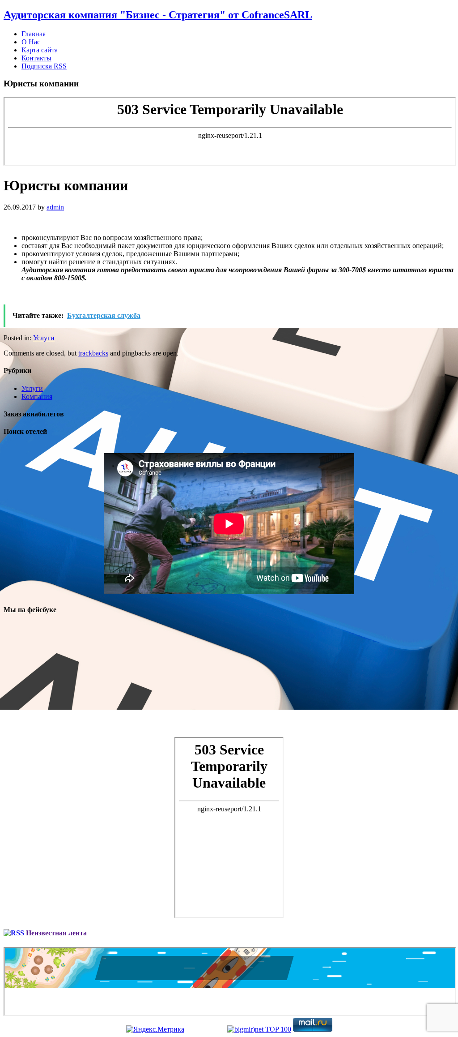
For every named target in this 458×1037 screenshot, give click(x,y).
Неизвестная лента (56, 933)
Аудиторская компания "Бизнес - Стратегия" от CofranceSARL (158, 15)
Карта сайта (39, 50)
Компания (36, 396)
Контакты (36, 58)
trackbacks (93, 353)
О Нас (30, 42)
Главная (33, 34)
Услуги (44, 338)
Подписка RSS (44, 66)
